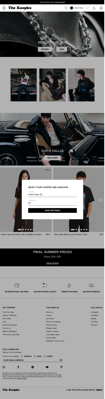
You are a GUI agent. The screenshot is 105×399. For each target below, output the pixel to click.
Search (66, 8)
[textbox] (52, 194)
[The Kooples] (20, 8)
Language (31, 202)
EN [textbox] (29, 203)
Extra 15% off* (60, 2)
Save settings (52, 210)
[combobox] (52, 195)
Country (35, 193)
